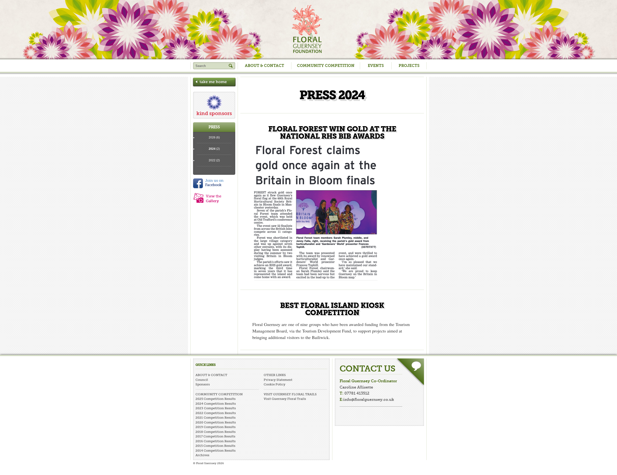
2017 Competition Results (215, 436)
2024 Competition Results (215, 403)
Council (201, 380)
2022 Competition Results (215, 413)
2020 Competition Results (215, 422)
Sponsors (202, 384)
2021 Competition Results (215, 417)
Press (214, 127)
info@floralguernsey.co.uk (368, 399)
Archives (202, 455)
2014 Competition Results (215, 450)
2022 (212, 160)
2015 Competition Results (215, 446)
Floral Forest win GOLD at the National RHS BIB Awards (332, 133)
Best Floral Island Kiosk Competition (332, 309)
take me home (214, 82)
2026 (212, 137)
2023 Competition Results (215, 408)
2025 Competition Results (215, 399)
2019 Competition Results (215, 427)
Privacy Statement (278, 380)
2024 (212, 148)
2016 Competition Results (215, 441)
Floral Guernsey (307, 29)
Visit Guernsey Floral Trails (285, 399)
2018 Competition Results (215, 432)
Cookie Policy (274, 384)
